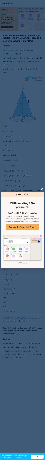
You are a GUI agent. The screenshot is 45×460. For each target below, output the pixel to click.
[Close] (42, 189)
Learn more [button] (16, 458)
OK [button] (37, 457)
